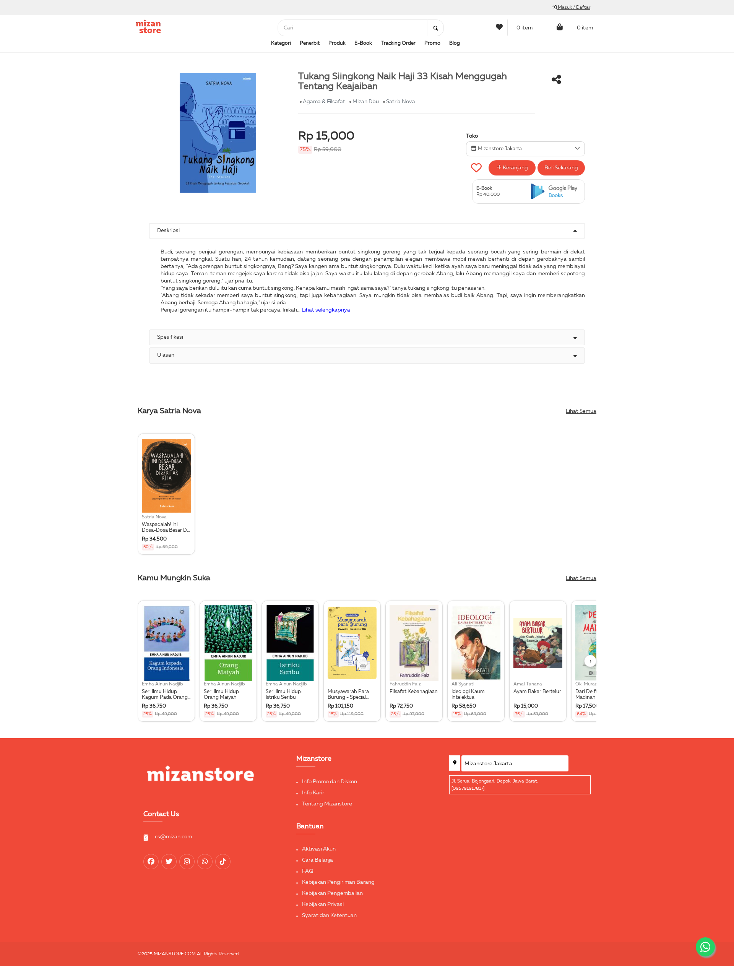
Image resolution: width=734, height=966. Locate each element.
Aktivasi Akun (319, 849)
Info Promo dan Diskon (329, 781)
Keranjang (515, 167)
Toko (472, 136)
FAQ (307, 871)
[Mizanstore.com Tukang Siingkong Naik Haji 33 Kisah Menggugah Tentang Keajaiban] (556, 191)
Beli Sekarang (561, 167)
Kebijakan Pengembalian (332, 893)
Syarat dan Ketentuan (329, 915)
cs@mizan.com (173, 836)
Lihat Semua (581, 411)
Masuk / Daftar (573, 7)
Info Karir (313, 793)
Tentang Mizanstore (327, 804)
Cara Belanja (317, 860)
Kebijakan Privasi (323, 904)
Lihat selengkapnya (326, 310)
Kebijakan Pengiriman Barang (338, 882)
